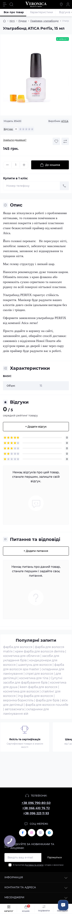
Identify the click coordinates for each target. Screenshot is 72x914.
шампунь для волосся (35, 665)
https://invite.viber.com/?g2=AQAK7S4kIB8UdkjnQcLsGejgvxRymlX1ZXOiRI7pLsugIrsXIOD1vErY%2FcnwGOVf (40, 832)
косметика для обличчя (21, 656)
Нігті (12, 20)
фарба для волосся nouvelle (46, 705)
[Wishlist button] (56, 141)
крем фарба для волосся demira (39, 651)
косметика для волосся (21, 691)
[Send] (64, 185)
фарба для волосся (17, 647)
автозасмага (14, 709)
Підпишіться (54, 857)
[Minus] (7, 164)
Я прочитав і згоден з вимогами (38, 865)
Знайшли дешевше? (14, 140)
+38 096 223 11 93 (36, 813)
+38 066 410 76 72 (36, 808)
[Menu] (5, 4)
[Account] (68, 4)
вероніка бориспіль (18, 700)
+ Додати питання (36, 551)
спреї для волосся (39, 673)
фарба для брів (47, 700)
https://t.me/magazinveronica (49, 832)
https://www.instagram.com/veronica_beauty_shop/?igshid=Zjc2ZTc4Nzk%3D (31, 832)
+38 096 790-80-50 (36, 803)
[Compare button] (65, 141)
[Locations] (61, 4)
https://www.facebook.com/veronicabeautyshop (22, 832)
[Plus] (24, 164)
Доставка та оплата (34, 865)
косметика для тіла (33, 678)
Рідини (22, 20)
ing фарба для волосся (35, 696)
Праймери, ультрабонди (44, 20)
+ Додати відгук (36, 426)
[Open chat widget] (63, 905)
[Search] (11, 4)
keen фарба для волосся (38, 687)
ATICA (64, 121)
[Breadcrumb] (4, 20)
